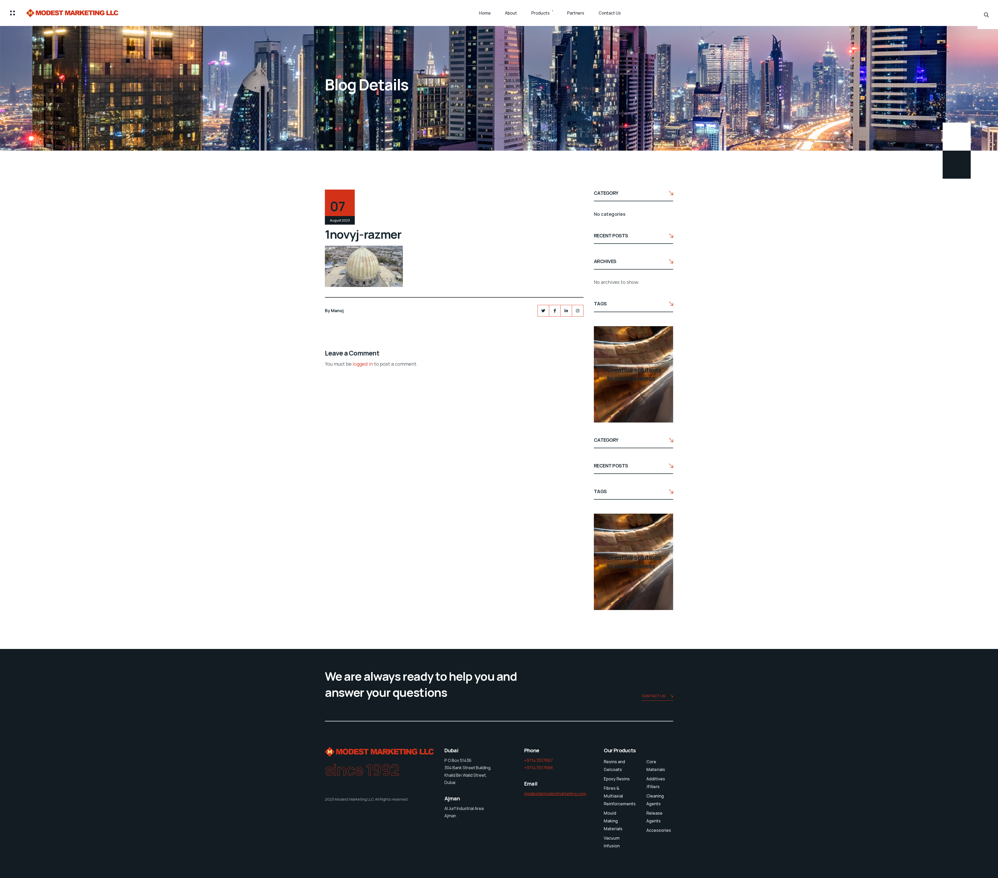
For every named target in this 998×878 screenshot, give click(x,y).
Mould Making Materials (613, 821)
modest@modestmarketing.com (555, 793)
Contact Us (610, 13)
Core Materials (655, 765)
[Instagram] (577, 310)
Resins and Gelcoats (614, 765)
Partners (575, 13)
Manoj (337, 310)
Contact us (653, 695)
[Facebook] (554, 310)
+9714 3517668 (538, 767)
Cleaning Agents (655, 800)
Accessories (658, 830)
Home (485, 13)
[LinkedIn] (566, 310)
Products (540, 13)
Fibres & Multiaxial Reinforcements (620, 796)
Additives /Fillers (655, 782)
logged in (363, 364)
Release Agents (654, 817)
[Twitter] (543, 310)
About (511, 13)
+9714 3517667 (538, 760)
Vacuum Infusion (612, 842)
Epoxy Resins (617, 779)
